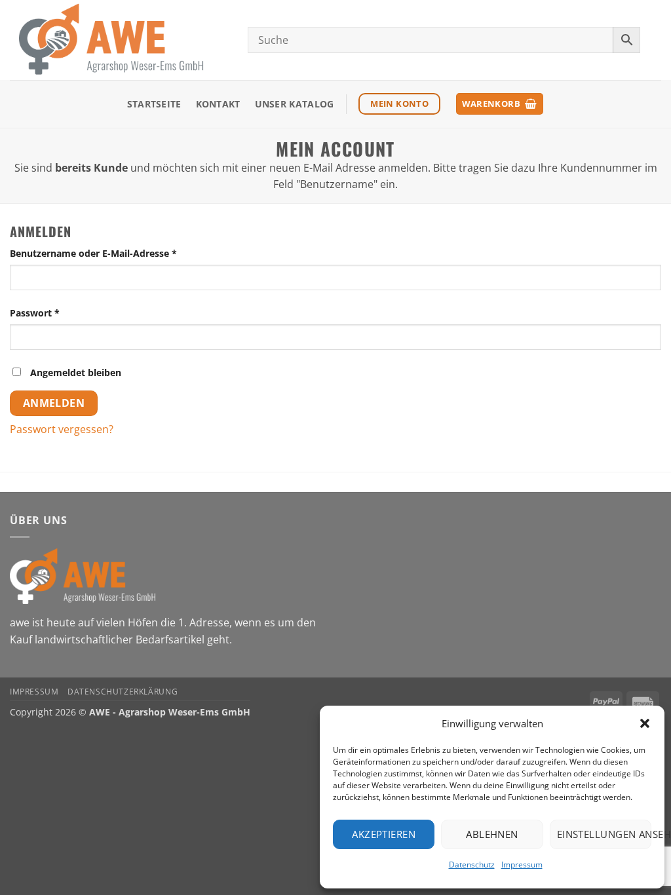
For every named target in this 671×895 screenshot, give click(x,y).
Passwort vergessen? (61, 429)
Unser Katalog (294, 104)
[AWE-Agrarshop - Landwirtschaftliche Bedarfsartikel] (119, 40)
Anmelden (54, 403)
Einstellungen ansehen (604, 834)
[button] (644, 723)
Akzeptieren (383, 834)
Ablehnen (492, 834)
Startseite (154, 104)
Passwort (61, 312)
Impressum (522, 864)
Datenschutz (472, 864)
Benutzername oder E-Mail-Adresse (119, 252)
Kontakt (218, 104)
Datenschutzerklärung (122, 691)
